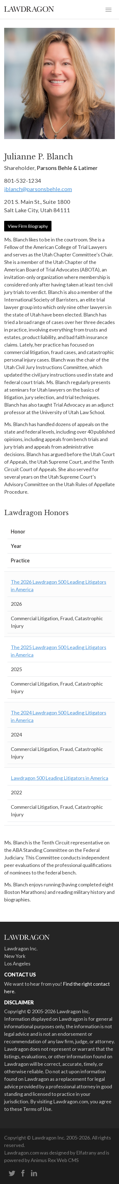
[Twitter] (12, 1173)
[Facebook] (23, 1173)
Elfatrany (86, 1153)
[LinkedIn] (34, 1173)
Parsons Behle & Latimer (67, 167)
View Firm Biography (28, 226)
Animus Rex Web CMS (55, 1160)
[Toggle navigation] (108, 9)
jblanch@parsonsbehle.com (38, 189)
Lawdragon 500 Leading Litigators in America (59, 778)
